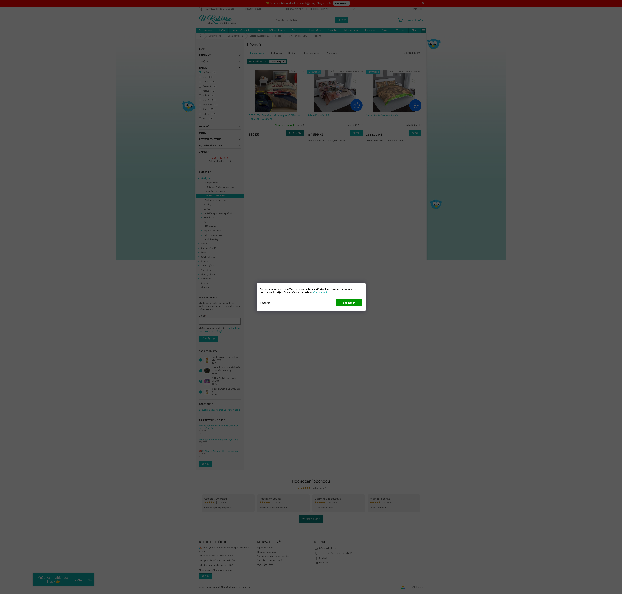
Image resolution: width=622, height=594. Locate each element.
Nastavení (265, 302)
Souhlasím (349, 302)
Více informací (320, 292)
